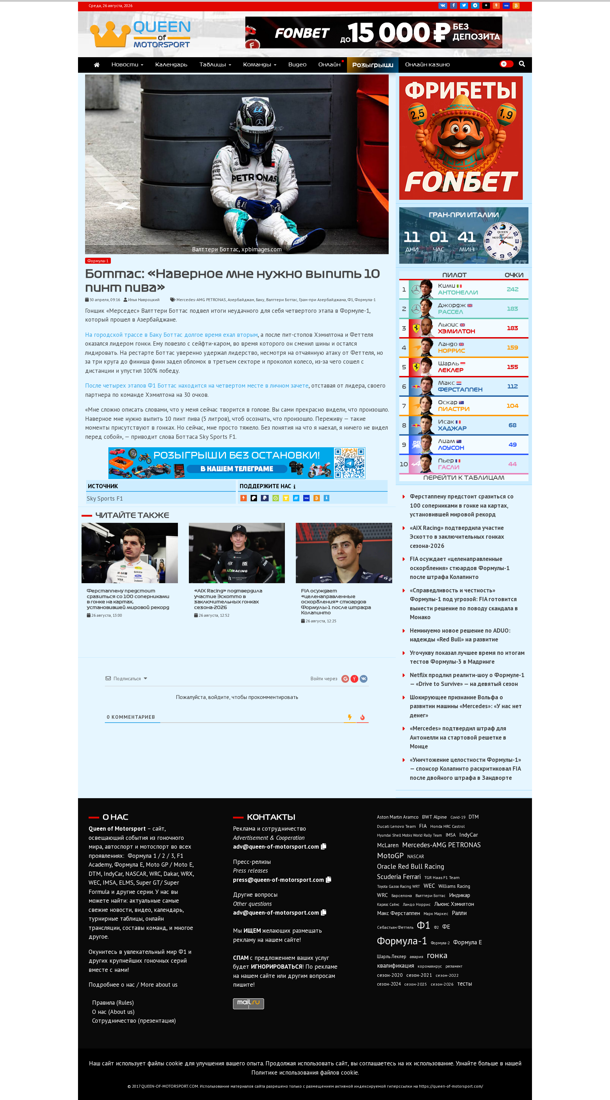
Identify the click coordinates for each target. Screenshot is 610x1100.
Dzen (486, 5)
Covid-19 (457, 817)
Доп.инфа (326, 498)
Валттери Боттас (281, 299)
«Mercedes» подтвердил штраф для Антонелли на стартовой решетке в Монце (458, 737)
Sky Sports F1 (105, 498)
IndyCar (468, 834)
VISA (506, 5)
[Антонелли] (423, 289)
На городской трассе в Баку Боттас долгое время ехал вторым (171, 335)
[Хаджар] (423, 425)
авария (416, 956)
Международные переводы (306, 498)
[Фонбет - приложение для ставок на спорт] (373, 46)
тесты (464, 983)
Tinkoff (286, 498)
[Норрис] (423, 348)
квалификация (395, 965)
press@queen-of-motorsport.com (278, 880)
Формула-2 (440, 942)
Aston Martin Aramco (398, 817)
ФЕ (446, 927)
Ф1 (350, 299)
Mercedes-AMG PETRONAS (201, 299)
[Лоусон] (423, 445)
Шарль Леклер (391, 956)
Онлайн (329, 64)
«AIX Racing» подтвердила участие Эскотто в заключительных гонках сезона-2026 (457, 537)
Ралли (459, 913)
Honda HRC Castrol (447, 826)
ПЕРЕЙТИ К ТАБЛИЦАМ (463, 477)
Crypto (516, 5)
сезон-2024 (389, 984)
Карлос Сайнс (388, 904)
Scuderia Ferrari (399, 876)
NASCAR (415, 857)
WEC (429, 886)
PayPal (265, 498)
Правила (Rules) (113, 1002)
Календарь (171, 64)
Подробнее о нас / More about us (133, 984)
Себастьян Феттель (395, 927)
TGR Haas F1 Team (442, 877)
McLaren (388, 845)
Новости (125, 64)
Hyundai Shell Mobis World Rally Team (409, 835)
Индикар (459, 894)
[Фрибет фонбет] (461, 198)
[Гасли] (423, 464)
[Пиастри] (423, 406)
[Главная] (97, 65)
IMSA (450, 835)
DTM (474, 816)
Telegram (475, 5)
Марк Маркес (436, 913)
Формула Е (467, 942)
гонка (437, 955)
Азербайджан (241, 299)
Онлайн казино (427, 64)
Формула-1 (98, 260)
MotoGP (390, 855)
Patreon (254, 498)
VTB (296, 498)
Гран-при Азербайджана (322, 299)
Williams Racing (454, 886)
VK (442, 5)
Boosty (496, 5)
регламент (453, 966)
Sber (276, 498)
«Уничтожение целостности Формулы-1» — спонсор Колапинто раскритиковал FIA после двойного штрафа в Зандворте (465, 769)
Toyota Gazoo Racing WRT (398, 886)
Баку (260, 299)
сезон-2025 (415, 984)
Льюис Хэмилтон (454, 903)
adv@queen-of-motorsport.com (276, 846)
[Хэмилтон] (423, 328)
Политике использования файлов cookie (304, 1072)
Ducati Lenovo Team (396, 826)
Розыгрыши (372, 65)
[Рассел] (423, 309)
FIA (423, 826)
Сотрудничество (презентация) (134, 1020)
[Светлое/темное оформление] (507, 63)
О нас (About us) (113, 1012)
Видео (297, 64)
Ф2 (436, 927)
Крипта (316, 498)
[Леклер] (423, 367)
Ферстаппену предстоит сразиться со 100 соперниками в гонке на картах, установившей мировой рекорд (462, 505)
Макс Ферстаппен (398, 912)
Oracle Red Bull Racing (410, 866)
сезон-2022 (447, 975)
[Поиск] (521, 63)
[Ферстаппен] (423, 386)
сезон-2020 (390, 975)
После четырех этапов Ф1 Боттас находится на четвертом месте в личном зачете (197, 385)
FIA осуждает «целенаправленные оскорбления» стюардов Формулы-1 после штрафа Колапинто (336, 602)
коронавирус (430, 966)
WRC (382, 895)
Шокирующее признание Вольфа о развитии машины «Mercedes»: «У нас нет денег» (466, 706)
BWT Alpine (434, 817)
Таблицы (212, 64)
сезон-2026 (442, 984)
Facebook (453, 5)
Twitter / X (464, 5)
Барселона (401, 895)
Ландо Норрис (417, 904)
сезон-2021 (419, 975)
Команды (257, 64)
